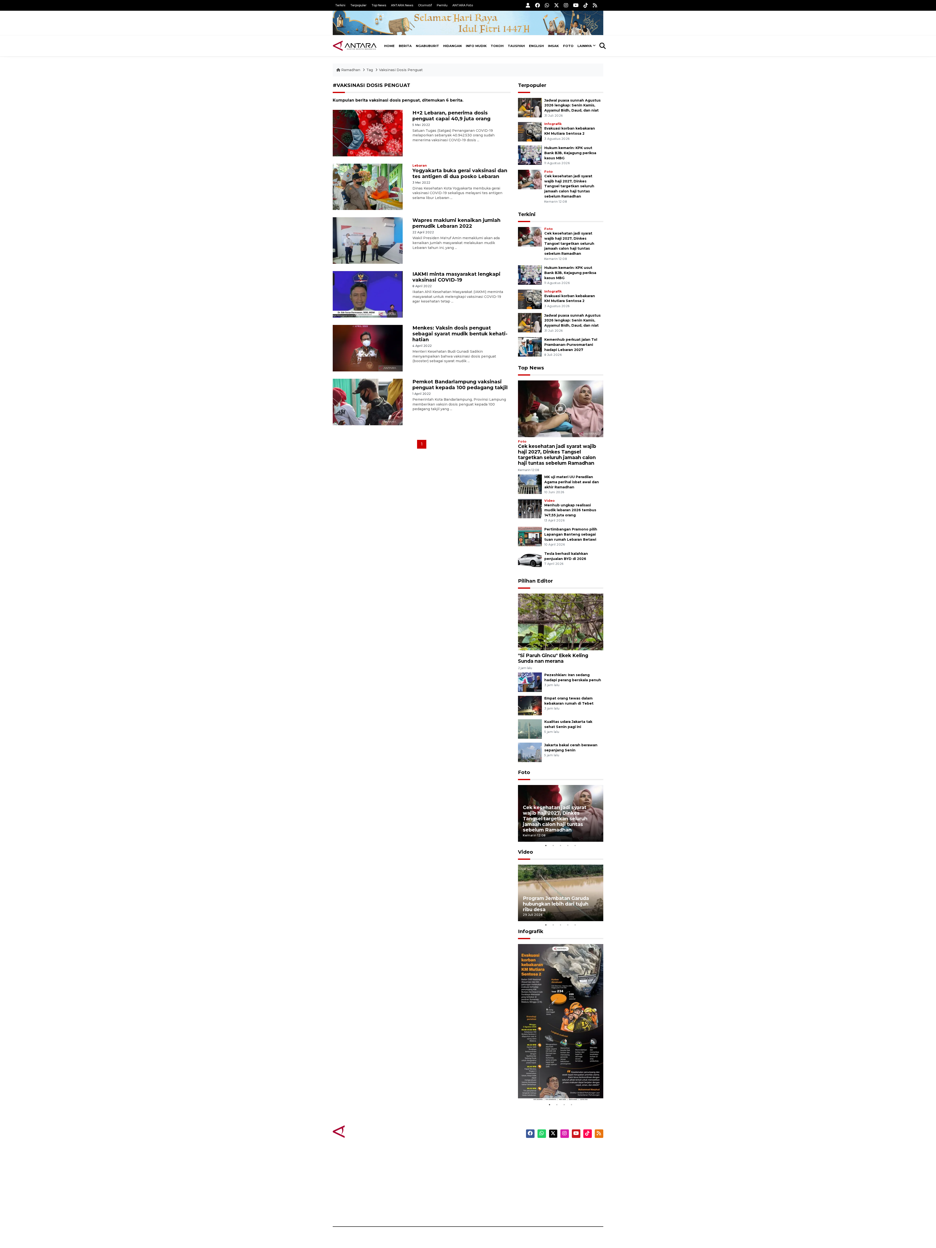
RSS (544, 1209)
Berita (405, 46)
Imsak (553, 46)
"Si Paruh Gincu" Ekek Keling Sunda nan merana (553, 658)
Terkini (340, 5)
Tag (369, 70)
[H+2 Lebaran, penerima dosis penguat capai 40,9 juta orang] (368, 132)
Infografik (553, 124)
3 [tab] (560, 845)
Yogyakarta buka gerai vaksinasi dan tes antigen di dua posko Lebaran (459, 173)
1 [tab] (546, 845)
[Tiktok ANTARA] (586, 5)
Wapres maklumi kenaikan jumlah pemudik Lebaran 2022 (456, 223)
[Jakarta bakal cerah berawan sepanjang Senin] (530, 752)
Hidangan (452, 46)
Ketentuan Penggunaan (563, 1167)
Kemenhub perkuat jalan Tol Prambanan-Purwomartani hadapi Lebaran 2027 (570, 344)
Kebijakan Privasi (556, 1175)
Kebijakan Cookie (557, 1184)
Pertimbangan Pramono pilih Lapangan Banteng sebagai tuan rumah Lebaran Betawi (570, 534)
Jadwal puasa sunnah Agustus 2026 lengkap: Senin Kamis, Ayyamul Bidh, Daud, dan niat (572, 105)
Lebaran (419, 165)
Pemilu (442, 5)
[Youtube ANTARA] (576, 5)
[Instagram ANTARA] (566, 5)
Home (389, 46)
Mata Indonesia (486, 1175)
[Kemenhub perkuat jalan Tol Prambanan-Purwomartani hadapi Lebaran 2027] (530, 346)
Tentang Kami (554, 1192)
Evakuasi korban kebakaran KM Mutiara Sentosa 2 (556, 1086)
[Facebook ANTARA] (537, 5)
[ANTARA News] (355, 45)
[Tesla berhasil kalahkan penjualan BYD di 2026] (530, 560)
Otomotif (425, 5)
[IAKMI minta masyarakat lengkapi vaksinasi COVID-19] (368, 294)
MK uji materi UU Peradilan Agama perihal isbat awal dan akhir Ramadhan (571, 482)
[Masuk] (528, 5)
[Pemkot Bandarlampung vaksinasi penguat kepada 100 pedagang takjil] (368, 401)
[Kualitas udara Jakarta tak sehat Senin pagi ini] (530, 728)
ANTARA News (402, 5)
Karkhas (479, 1150)
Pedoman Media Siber (561, 1201)
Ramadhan (350, 70)
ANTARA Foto (462, 5)
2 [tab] (553, 845)
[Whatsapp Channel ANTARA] (547, 5)
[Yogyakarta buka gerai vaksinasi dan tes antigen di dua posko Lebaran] (368, 186)
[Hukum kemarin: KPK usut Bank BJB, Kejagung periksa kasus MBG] (530, 154)
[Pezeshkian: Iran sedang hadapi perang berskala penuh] (530, 682)
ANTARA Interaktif (489, 1167)
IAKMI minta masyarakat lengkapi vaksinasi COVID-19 (456, 277)
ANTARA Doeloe (487, 1184)
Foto (568, 46)
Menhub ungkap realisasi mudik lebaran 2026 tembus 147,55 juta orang (570, 510)
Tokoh (497, 46)
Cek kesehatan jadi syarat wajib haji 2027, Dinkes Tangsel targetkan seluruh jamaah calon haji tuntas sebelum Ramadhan (569, 186)
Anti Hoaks (482, 1158)
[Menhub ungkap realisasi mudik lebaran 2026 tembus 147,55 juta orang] (530, 508)
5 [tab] (575, 845)
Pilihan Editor (535, 581)
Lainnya (584, 46)
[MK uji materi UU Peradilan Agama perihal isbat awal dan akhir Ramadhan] (530, 484)
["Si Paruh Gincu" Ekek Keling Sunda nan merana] (560, 621)
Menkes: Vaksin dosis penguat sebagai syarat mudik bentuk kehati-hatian (459, 333)
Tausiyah (516, 46)
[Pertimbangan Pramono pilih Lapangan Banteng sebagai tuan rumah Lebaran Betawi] (530, 536)
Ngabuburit (427, 46)
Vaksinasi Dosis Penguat (401, 70)
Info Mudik (476, 46)
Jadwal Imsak (414, 1209)
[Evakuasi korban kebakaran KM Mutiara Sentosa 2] (530, 131)
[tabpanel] (560, 813)
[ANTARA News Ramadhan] (359, 1131)
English (536, 46)
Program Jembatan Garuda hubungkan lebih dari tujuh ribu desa (556, 903)
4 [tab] (568, 845)
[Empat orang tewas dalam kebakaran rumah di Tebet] (530, 705)
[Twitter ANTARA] (556, 5)
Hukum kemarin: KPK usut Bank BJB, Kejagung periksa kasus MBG (570, 153)
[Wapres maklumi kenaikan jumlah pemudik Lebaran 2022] (368, 240)
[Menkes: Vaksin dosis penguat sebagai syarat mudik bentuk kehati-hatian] (368, 348)
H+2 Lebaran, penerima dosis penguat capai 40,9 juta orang (451, 116)
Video (549, 500)
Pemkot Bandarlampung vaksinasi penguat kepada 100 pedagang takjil (460, 384)
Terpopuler (358, 5)
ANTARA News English (562, 1150)
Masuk (547, 1158)
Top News (378, 5)
